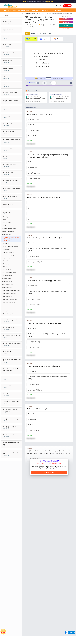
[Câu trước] (44, 83)
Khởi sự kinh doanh (8, 311)
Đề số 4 (44, 33)
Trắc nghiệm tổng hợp (30, 13)
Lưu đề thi (66, 28)
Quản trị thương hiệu (8, 314)
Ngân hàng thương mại (8, 252)
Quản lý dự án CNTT (8, 281)
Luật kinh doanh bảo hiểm (9, 272)
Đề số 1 (27, 33)
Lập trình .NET (6, 225)
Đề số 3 (39, 33)
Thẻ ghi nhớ (32, 39)
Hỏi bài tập (3, 632)
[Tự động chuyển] (64, 83)
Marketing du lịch (7, 287)
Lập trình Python (7, 278)
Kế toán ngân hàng (7, 275)
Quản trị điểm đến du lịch (9, 293)
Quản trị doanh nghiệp (8, 255)
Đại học (38, 13)
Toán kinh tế (6, 261)
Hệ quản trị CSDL (7, 222)
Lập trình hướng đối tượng (9, 228)
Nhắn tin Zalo (71, 632)
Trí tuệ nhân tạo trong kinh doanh (11, 246)
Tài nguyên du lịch (7, 305)
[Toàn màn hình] (71, 83)
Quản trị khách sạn (7, 296)
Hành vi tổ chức (7, 308)
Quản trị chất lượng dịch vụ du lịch (11, 290)
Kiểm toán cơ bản (7, 258)
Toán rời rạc (6, 243)
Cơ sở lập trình (6, 217)
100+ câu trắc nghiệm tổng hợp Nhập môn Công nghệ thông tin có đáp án (59, 13)
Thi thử (58, 39)
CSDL (4, 220)
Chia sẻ (67, 18)
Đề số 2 (33, 33)
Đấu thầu (5, 267)
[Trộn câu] (67, 83)
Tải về (66, 25)
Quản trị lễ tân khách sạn (9, 302)
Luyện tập (45, 39)
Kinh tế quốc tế (7, 269)
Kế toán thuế (6, 249)
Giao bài (67, 22)
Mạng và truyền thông (8, 231)
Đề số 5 (50, 33)
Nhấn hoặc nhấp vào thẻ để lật (50, 78)
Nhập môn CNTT (7, 234)
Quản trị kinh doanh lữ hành (10, 299)
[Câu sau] (54, 83)
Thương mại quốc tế (8, 264)
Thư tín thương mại (8, 284)
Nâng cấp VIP (50, 472)
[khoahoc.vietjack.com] (10, 6)
